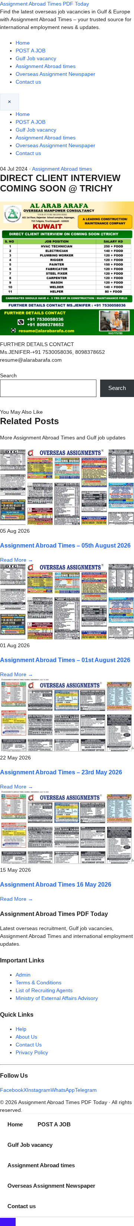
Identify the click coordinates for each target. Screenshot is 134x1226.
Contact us (28, 82)
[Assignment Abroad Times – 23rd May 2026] (67, 750)
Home (23, 43)
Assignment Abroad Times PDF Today (44, 4)
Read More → (16, 560)
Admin (23, 975)
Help (21, 1029)
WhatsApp (63, 1090)
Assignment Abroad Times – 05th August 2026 (65, 545)
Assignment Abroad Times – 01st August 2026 (65, 659)
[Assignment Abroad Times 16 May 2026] (67, 862)
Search (8, 375)
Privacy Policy (32, 1052)
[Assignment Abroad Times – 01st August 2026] (67, 638)
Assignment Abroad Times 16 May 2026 (55, 884)
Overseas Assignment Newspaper (55, 74)
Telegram (86, 1090)
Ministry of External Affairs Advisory (57, 998)
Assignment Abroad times (46, 66)
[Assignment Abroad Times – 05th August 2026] (67, 523)
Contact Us (29, 1045)
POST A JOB (30, 51)
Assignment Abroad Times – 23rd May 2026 (61, 772)
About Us (26, 1037)
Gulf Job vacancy (36, 58)
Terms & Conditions (38, 982)
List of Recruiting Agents (44, 990)
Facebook (11, 1090)
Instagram (39, 1090)
